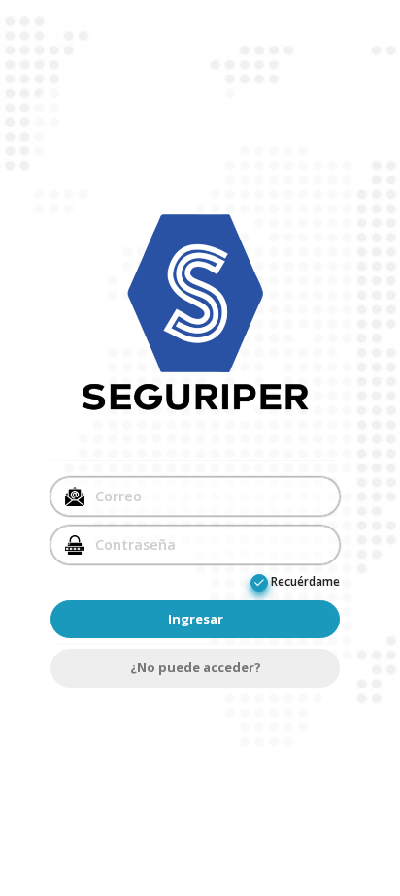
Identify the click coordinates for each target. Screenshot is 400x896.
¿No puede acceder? (195, 667)
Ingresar (195, 618)
